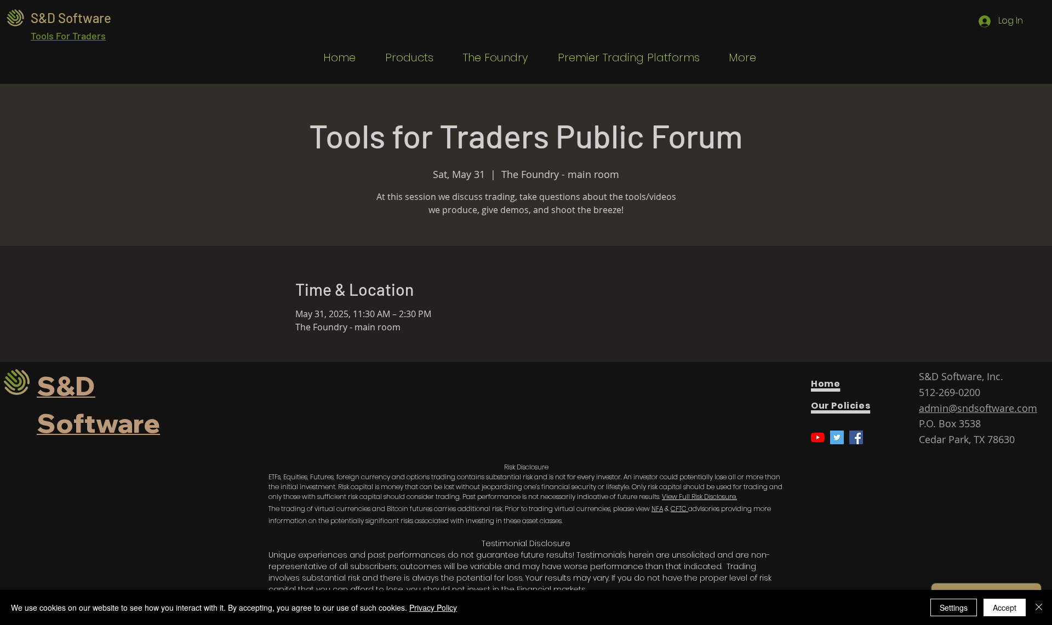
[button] (403, 57)
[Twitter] (837, 437)
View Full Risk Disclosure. (699, 496)
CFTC (679, 508)
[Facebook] (856, 437)
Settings (954, 607)
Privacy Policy (433, 607)
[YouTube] (818, 437)
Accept (1004, 607)
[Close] (1038, 607)
